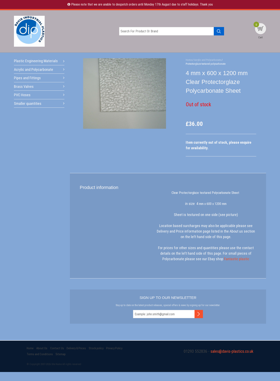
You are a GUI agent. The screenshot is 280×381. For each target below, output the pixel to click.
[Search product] (219, 31)
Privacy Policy (114, 348)
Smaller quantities (27, 103)
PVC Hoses (22, 95)
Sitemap (61, 354)
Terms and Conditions (40, 354)
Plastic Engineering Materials (36, 61)
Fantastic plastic (236, 259)
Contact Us (57, 348)
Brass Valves (24, 86)
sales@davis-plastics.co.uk (232, 351)
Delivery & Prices (76, 348)
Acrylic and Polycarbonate (33, 69)
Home (30, 348)
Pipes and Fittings (27, 78)
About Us (41, 348)
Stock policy (96, 348)
